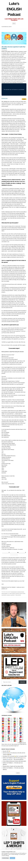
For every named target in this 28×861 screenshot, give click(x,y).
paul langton (4, 595)
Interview (19, 591)
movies (23, 593)
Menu (14, 23)
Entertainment (14, 591)
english (13, 593)
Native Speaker (4, 593)
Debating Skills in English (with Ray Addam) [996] (13, 766)
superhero (12, 595)
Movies (22, 591)
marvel (20, 593)
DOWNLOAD (4, 98)
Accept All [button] (12, 858)
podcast (8, 595)
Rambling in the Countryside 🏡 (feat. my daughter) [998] (14, 756)
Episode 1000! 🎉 (6, 751)
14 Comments (4, 49)
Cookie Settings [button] (5, 858)
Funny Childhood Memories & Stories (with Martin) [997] (14, 761)
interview (17, 593)
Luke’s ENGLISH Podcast (14, 9)
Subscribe (22, 682)
